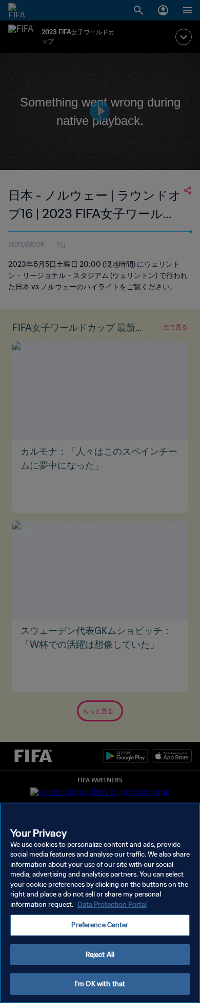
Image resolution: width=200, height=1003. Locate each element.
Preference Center (99, 925)
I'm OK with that (100, 983)
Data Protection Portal (112, 904)
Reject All (100, 954)
